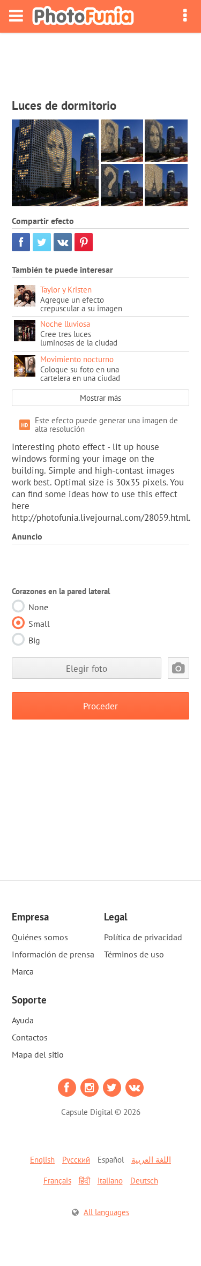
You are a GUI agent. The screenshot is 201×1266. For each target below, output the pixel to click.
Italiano (110, 1180)
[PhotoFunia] (83, 16)
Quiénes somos (40, 937)
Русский (76, 1160)
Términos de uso (134, 954)
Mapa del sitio (38, 1054)
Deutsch (144, 1180)
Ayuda (23, 1020)
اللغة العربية (151, 1160)
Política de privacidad (143, 937)
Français (57, 1180)
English (42, 1160)
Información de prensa (53, 954)
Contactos (30, 1037)
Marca (23, 971)
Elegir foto (86, 668)
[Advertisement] (101, 62)
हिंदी (84, 1180)
